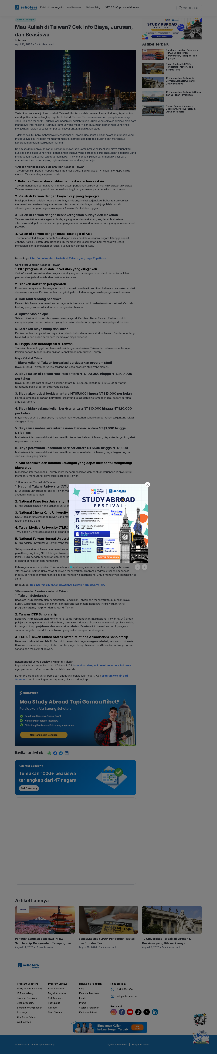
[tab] (71, 567)
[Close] (147, 484)
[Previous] (137, 567)
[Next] (144, 567)
